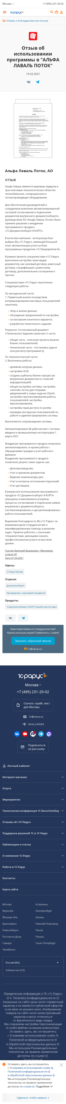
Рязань (40, 936)
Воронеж (7, 910)
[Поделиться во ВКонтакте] (28, 83)
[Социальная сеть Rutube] (33, 734)
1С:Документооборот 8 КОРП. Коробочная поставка (31, 606)
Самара (7, 943)
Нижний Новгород (47, 923)
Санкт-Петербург (46, 943)
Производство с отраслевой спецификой (26, 593)
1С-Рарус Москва (15, 571)
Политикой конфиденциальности (28, 1071)
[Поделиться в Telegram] (37, 83)
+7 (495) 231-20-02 (53, 3)
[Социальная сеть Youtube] (25, 734)
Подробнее (42, 1086)
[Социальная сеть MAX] (49, 734)
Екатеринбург (44, 910)
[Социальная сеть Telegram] (41, 734)
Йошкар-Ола (9, 917)
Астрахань (42, 904)
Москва (6, 904)
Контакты (8, 878)
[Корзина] (56, 12)
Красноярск (9, 923)
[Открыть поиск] (52, 12)
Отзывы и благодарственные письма (27, 20)
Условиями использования (32, 1068)
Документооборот (15, 585)
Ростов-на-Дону (11, 936)
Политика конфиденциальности (34, 998)
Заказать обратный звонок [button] (33, 641)
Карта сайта (10, 889)
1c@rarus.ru (34, 649)
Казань (40, 917)
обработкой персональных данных (33, 1044)
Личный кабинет (18, 766)
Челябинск (8, 949)
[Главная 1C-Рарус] (28, 12)
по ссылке (38, 1056)
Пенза (39, 930)
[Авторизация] (61, 12)
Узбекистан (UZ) (15, 970)
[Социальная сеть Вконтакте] (17, 734)
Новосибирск (10, 930)
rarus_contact (36, 724)
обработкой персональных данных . (32, 1075)
